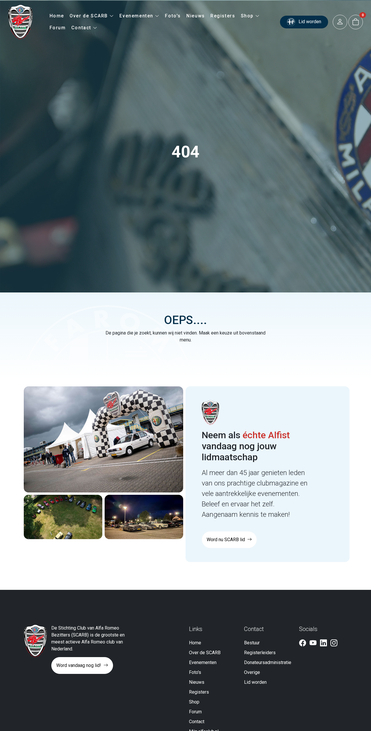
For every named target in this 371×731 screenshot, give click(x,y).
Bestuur (252, 642)
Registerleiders (260, 652)
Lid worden (309, 21)
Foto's (173, 16)
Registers (222, 16)
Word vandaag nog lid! (79, 665)
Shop (248, 16)
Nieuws (195, 16)
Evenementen (137, 16)
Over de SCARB (89, 16)
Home (57, 16)
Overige (252, 672)
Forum (58, 27)
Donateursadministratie (267, 662)
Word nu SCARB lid (226, 539)
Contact (82, 27)
